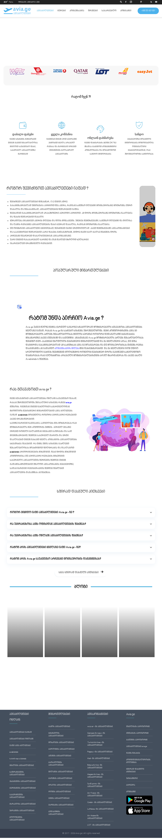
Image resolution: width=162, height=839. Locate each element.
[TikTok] (146, 2)
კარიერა (130, 785)
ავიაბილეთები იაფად (20, 732)
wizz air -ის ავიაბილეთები (100, 726)
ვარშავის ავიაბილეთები (60, 805)
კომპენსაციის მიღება (67, 348)
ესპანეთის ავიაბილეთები (22, 781)
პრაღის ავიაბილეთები (60, 785)
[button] (121, 2)
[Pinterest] (141, 2)
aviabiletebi (13, 752)
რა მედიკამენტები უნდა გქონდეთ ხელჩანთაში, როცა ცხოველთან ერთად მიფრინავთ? (25, 666)
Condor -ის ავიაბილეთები (99, 802)
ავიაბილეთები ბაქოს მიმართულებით (24, 262)
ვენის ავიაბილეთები (58, 798)
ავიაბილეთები (45, 10)
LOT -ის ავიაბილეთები (98, 825)
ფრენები (93, 10)
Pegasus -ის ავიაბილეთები (99, 752)
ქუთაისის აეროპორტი (137, 733)
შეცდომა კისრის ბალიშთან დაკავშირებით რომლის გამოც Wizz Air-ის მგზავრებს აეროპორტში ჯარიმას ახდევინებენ (137, 669)
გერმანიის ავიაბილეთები (22, 788)
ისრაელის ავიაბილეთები (22, 804)
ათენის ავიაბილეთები (59, 756)
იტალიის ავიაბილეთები (21, 765)
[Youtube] (156, 2)
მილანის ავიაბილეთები (60, 772)
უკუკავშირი (132, 778)
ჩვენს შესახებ (133, 753)
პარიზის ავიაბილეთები (60, 778)
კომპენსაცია (77, 10)
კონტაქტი (125, 10)
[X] (151, 2)
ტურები (61, 10)
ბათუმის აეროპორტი (136, 740)
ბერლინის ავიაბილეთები (61, 749)
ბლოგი (81, 587)
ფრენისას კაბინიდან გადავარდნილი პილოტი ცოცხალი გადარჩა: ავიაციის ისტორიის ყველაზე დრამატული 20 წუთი (60, 669)
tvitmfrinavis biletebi (17, 759)
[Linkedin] (136, 2)
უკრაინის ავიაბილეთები (21, 811)
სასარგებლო (109, 10)
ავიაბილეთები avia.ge (136, 746)
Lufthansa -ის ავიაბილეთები (100, 809)
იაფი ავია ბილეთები (20, 745)
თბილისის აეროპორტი (138, 726)
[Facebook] (125, 2)
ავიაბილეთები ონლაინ (21, 739)
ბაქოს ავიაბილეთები (59, 726)
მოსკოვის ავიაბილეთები (61, 742)
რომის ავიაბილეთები (59, 792)
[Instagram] (130, 2)
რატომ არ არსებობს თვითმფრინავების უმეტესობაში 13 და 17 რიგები (98, 666)
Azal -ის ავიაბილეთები (98, 758)
